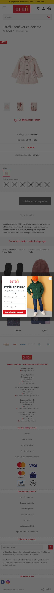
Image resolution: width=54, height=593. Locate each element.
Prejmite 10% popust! (14, 312)
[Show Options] (24, 297)
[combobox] (13, 297)
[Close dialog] (50, 278)
